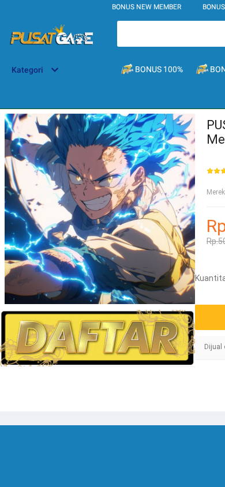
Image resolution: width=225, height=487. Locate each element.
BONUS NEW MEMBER (146, 7)
